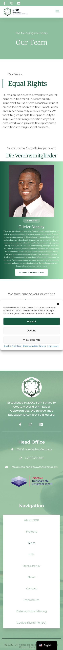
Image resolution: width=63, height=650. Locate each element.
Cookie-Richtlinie (12, 346)
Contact (31, 588)
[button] (58, 304)
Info (31, 554)
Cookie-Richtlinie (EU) (31, 622)
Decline (31, 330)
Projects (31, 531)
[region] (31, 220)
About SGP (31, 520)
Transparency (31, 565)
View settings (31, 339)
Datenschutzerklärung (34, 346)
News (31, 577)
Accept (31, 321)
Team (31, 543)
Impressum (53, 346)
